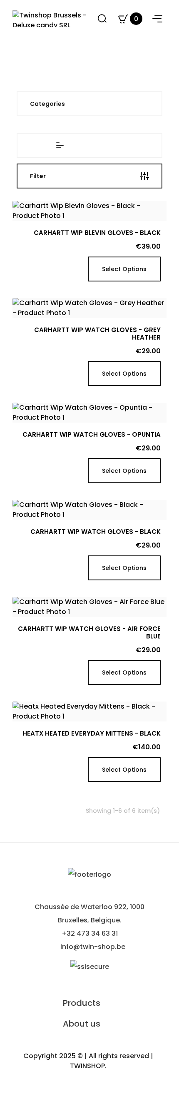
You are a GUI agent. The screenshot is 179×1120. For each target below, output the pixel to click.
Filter (38, 176)
